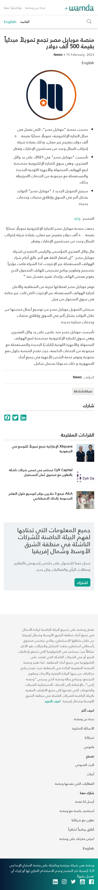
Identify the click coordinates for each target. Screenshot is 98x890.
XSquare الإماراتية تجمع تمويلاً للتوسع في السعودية (42, 448)
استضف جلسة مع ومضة (77, 810)
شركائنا (89, 737)
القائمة (24, 21)
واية (77, 218)
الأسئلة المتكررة (83, 728)
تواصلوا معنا (13, 7)
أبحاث (90, 774)
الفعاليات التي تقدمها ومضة (74, 783)
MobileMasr (83, 391)
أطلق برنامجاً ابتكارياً (81, 829)
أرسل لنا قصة (84, 801)
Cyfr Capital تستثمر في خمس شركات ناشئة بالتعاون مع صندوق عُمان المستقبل (41, 472)
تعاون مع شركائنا (83, 820)
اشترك (82, 582)
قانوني (89, 747)
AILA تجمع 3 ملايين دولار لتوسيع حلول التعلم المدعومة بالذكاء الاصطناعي (41, 495)
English (10, 22)
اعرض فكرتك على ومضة (76, 838)
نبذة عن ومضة (35, 7)
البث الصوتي (84, 764)
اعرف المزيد (52, 701)
